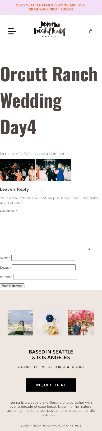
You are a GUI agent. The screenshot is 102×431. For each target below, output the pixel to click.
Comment (8, 211)
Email (5, 267)
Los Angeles (53, 357)
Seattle (63, 352)
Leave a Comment (51, 153)
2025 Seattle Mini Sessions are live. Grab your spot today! (51, 7)
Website (6, 277)
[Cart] (91, 31)
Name (5, 258)
